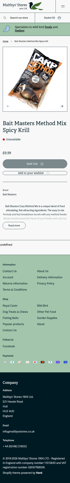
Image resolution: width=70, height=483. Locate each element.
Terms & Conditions (15, 289)
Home (5, 41)
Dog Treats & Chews (15, 312)
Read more (14, 225)
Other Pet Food (46, 312)
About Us (42, 271)
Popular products (13, 324)
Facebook (9, 346)
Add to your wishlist (31, 173)
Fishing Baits (11, 318)
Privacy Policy (45, 283)
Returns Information (15, 283)
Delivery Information (49, 277)
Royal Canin (10, 305)
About (41, 324)
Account (8, 277)
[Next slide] (62, 106)
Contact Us (10, 271)
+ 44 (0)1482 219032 (15, 446)
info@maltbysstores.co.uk (19, 431)
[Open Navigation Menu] (63, 6)
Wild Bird (42, 305)
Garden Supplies (47, 318)
